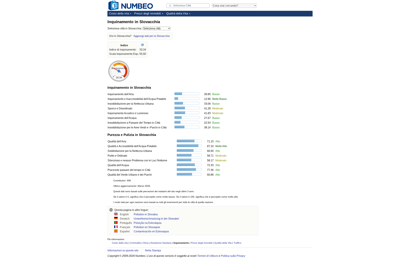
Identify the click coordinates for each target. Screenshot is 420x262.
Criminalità (135, 243)
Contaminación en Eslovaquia (151, 231)
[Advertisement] (288, 38)
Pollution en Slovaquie (147, 227)
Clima (146, 243)
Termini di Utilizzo (207, 255)
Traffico (237, 243)
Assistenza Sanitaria (160, 243)
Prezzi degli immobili (147, 13)
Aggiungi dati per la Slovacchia (151, 36)
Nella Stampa (153, 250)
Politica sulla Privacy (233, 255)
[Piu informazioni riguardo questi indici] (143, 45)
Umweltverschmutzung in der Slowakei (156, 218)
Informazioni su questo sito (122, 250)
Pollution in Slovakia (146, 214)
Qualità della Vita (177, 13)
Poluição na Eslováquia (147, 223)
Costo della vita (119, 13)
